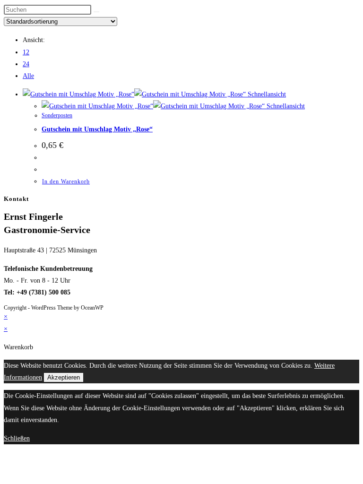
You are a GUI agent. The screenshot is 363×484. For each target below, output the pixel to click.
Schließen (17, 438)
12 (26, 52)
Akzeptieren (63, 377)
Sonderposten (57, 115)
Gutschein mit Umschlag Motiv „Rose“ (97, 129)
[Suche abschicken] (96, 12)
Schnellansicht (266, 94)
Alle (28, 75)
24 (26, 64)
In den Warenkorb (66, 181)
